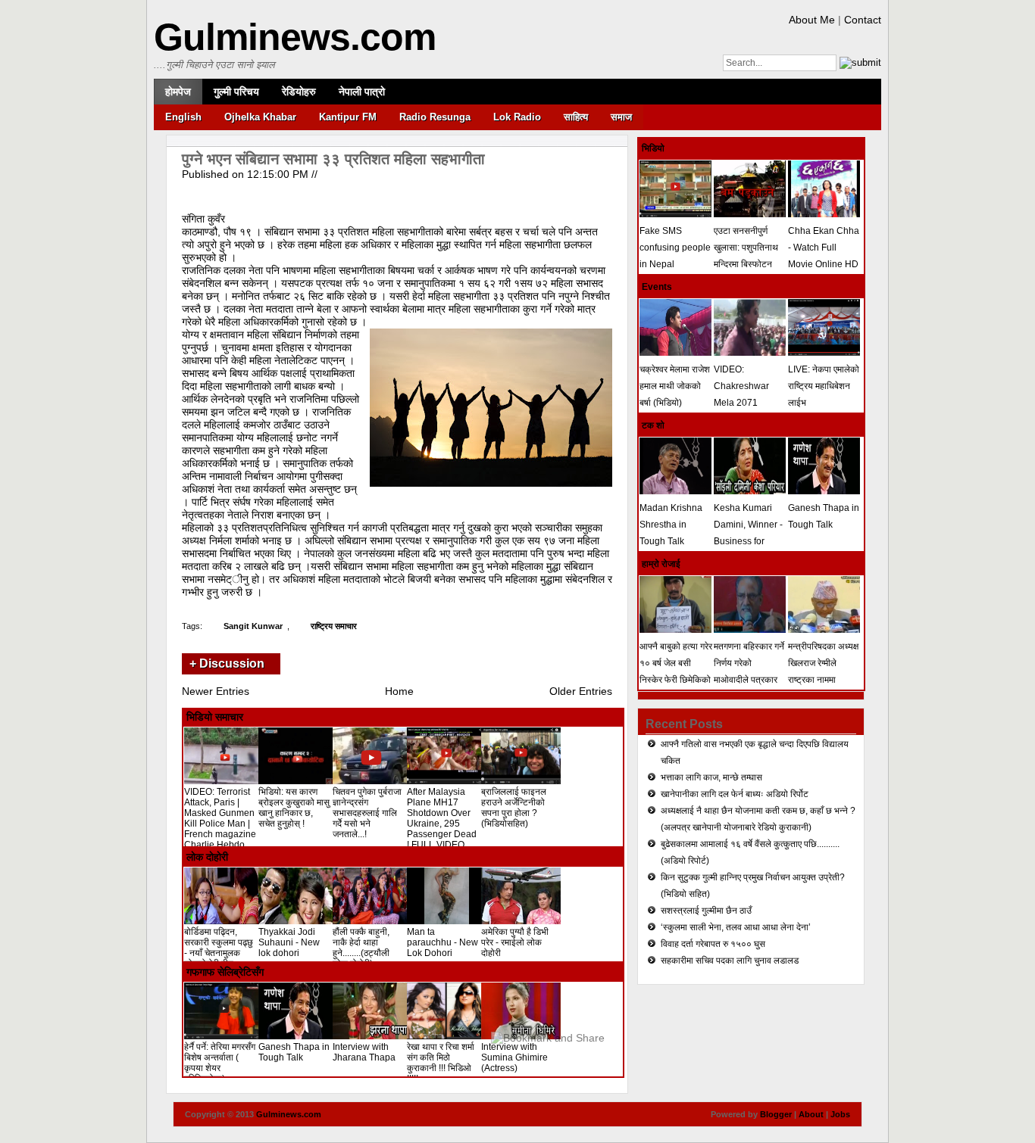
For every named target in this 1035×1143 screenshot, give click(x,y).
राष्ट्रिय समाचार (334, 626)
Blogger (776, 1114)
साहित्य (576, 117)
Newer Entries (215, 691)
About (811, 1114)
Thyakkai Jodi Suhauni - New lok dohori (289, 942)
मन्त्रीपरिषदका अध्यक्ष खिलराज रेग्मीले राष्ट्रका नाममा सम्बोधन (823, 671)
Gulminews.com (295, 37)
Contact (862, 20)
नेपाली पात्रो (362, 92)
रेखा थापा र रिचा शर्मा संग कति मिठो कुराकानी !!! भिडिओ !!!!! (440, 1063)
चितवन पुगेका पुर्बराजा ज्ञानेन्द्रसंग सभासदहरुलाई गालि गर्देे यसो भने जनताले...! (367, 812)
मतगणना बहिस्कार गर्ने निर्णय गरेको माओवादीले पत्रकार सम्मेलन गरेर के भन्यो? (749, 671)
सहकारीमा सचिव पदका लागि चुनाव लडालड (730, 960)
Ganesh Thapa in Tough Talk (294, 1052)
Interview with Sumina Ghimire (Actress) (514, 1057)
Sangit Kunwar (253, 626)
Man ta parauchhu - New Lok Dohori (442, 942)
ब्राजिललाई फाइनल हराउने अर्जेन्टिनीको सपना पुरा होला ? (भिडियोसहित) (513, 807)
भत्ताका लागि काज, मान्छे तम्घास (711, 777)
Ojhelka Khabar (260, 117)
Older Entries (580, 691)
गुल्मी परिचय (236, 92)
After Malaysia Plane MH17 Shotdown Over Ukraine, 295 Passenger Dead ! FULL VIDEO (442, 818)
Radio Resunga (435, 117)
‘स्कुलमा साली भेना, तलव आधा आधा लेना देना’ (736, 927)
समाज (621, 117)
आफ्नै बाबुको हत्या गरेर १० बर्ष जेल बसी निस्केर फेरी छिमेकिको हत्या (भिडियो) (675, 671)
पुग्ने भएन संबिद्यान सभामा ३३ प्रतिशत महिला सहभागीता (333, 159)
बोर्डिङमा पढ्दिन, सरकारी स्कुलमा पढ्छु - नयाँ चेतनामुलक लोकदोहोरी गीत (218, 948)
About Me (812, 20)
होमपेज (178, 92)
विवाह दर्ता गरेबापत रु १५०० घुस (713, 944)
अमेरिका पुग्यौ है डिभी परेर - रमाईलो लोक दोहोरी (515, 942)
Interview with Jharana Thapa (364, 1052)
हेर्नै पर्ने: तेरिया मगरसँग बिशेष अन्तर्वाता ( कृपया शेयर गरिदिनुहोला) (219, 1063)
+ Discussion (226, 663)
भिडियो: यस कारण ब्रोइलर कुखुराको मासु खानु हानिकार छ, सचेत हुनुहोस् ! (294, 807)
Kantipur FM (348, 117)
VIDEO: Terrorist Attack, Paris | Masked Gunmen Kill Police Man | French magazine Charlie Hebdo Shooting (220, 823)
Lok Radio (517, 117)
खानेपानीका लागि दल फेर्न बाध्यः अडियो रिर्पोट (734, 794)
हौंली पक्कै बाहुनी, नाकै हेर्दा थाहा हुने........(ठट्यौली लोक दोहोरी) (361, 948)
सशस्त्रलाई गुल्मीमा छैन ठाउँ (706, 910)
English (183, 117)
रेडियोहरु (299, 92)
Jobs (840, 1114)
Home (399, 691)
